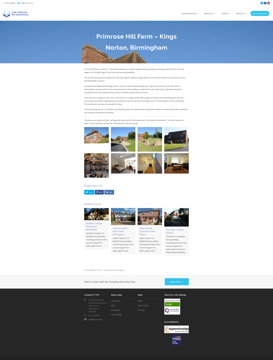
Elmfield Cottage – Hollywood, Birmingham (95, 226)
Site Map (141, 310)
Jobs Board (115, 301)
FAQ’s (113, 305)
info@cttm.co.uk (95, 319)
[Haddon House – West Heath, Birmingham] (123, 223)
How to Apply (116, 314)
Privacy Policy (143, 305)
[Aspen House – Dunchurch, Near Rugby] (150, 223)
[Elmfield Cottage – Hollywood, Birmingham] (96, 218)
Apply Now (175, 281)
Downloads (115, 310)
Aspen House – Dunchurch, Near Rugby (147, 231)
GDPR (140, 301)
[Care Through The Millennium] (16, 13)
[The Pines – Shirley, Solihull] (176, 225)
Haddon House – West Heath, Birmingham (121, 231)
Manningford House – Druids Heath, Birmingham (105, 270)
